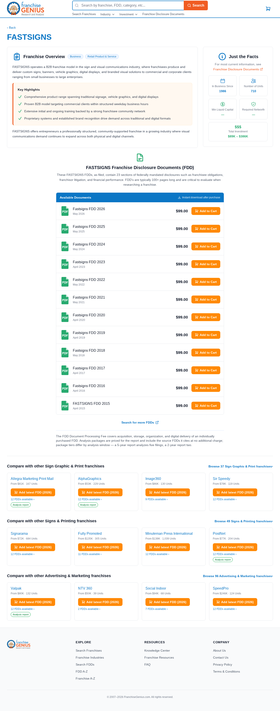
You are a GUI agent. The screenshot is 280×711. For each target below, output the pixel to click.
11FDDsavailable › (90, 554)
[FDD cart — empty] (268, 9)
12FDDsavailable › (22, 499)
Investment (126, 14)
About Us (219, 650)
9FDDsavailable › (156, 499)
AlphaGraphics (89, 479)
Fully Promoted (90, 533)
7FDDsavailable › (156, 609)
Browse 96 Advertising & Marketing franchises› (238, 576)
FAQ (147, 664)
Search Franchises (84, 14)
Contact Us (220, 657)
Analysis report (21, 504)
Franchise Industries (90, 657)
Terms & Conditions (226, 671)
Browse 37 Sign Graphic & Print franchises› (240, 466)
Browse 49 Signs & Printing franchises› (244, 521)
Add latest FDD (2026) (35, 492)
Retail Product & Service (102, 56)
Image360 (153, 479)
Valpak (16, 588)
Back (11, 27)
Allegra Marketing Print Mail (32, 479)
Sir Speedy (221, 479)
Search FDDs (85, 664)
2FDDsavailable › (89, 609)
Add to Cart (208, 211)
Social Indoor (155, 588)
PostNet (219, 533)
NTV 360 (85, 588)
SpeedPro (221, 588)
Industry (105, 14)
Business (75, 56)
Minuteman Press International (169, 533)
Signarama (19, 533)
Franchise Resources (159, 657)
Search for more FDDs (137, 422)
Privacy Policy (222, 664)
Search (198, 5)
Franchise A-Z (85, 678)
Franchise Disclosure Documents (163, 14)
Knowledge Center (157, 650)
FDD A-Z (82, 671)
